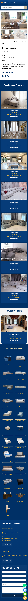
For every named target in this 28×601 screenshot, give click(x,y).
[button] (25, 2)
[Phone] (25, 585)
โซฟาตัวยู (19, 42)
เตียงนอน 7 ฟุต (20, 461)
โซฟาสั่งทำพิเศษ (20, 407)
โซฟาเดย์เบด (8, 420)
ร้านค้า (8, 42)
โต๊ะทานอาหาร (20, 502)
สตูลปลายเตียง (7, 488)
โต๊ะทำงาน (8, 502)
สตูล (8, 434)
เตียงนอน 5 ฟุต (20, 447)
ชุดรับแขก (20, 393)
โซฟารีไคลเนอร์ (20, 420)
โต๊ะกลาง (20, 434)
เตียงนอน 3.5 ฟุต (8, 447)
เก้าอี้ (8, 515)
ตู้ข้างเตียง (20, 488)
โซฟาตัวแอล (7, 380)
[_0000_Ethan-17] (14, 20)
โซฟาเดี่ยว (7, 365)
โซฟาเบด (8, 407)
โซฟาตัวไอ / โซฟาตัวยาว (20, 365)
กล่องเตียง (20, 474)
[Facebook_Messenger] (25, 590)
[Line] (25, 594)
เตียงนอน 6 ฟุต (7, 461)
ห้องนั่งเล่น (13, 42)
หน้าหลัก (4, 42)
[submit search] (25, 7)
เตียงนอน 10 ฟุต (8, 474)
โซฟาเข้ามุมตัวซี (20, 380)
